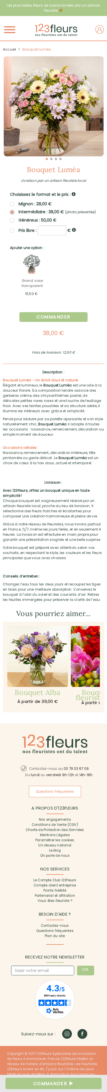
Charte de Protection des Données (55, 830)
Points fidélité (54, 890)
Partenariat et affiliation (55, 895)
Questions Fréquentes (55, 791)
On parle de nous (55, 855)
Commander (53, 317)
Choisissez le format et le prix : (41, 194)
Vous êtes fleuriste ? (55, 900)
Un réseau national (54, 845)
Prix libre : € (45, 230)
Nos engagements (55, 819)
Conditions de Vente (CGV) (55, 824)
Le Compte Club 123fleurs (54, 880)
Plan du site (55, 936)
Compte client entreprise (55, 885)
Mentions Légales (55, 835)
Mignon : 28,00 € (35, 203)
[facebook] (82, 1033)
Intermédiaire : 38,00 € (57, 212)
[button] (47, 159)
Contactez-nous (55, 925)
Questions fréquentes (55, 930)
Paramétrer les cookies (54, 840)
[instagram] (66, 1033)
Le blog (55, 850)
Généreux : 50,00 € (37, 220)
